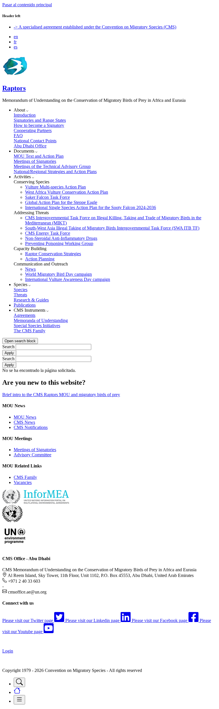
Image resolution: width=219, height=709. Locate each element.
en (16, 36)
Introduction (25, 115)
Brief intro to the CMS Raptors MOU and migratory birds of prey (61, 394)
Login (7, 651)
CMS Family (25, 477)
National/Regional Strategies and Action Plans (55, 171)
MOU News (25, 417)
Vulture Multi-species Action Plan (55, 187)
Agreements (24, 315)
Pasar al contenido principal (27, 4)
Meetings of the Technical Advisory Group (52, 166)
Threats (20, 294)
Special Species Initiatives (37, 325)
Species (20, 289)
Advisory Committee (32, 454)
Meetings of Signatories (35, 161)
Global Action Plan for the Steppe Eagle (61, 202)
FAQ (18, 135)
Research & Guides (31, 299)
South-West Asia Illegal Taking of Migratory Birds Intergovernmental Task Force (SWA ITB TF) (112, 228)
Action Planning (39, 258)
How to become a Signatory (39, 125)
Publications (25, 305)
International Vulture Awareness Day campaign (67, 279)
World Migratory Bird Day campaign (58, 274)
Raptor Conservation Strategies (53, 253)
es (15, 46)
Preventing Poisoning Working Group (59, 243)
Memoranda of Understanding (41, 320)
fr (15, 41)
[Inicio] (14, 76)
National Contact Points (35, 140)
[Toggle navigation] (19, 682)
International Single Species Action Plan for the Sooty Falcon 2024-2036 (90, 207)
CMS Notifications (31, 427)
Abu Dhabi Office (30, 145)
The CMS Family (29, 330)
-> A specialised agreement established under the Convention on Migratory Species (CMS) (95, 27)
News (30, 269)
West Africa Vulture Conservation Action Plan (66, 192)
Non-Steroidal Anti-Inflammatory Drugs (61, 238)
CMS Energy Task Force (47, 233)
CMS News (24, 422)
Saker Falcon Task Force (47, 197)
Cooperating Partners (33, 130)
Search (8, 346)
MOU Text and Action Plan (39, 156)
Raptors (14, 88)
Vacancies (23, 482)
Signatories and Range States (40, 120)
